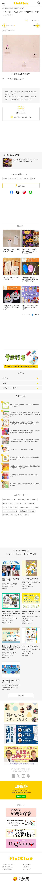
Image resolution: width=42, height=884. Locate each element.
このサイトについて (8, 864)
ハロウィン (13, 178)
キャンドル (19, 515)
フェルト (34, 499)
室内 (19, 178)
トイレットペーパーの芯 (10, 511)
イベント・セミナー (10, 388)
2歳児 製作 (21, 499)
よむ (4, 383)
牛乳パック (31, 511)
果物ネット (27, 178)
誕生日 (26, 515)
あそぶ (5, 378)
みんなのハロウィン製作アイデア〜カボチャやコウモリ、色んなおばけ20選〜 (26, 160)
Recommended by (27, 314)
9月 (16, 507)
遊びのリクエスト (7, 867)
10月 (11, 507)
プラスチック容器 (8, 515)
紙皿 (11, 503)
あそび (9, 8)
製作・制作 (21, 8)
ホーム (4, 8)
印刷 (34, 25)
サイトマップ (27, 869)
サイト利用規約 (7, 869)
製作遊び (14, 8)
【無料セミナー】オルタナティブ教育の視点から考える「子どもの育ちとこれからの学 (11, 647)
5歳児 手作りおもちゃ (9, 499)
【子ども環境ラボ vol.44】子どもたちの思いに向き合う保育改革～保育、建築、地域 (11, 613)
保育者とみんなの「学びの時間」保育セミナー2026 (11, 579)
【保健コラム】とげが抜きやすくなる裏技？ (22, 449)
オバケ (5, 178)
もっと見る (21, 695)
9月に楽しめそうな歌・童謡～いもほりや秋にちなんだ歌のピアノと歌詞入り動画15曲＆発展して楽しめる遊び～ (25, 414)
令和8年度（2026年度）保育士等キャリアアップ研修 (31, 612)
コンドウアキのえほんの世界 (30, 579)
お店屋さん (22, 511)
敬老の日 (31, 503)
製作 (33, 178)
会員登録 (25, 867)
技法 (28, 499)
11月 (25, 503)
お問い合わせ (27, 864)
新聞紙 (36, 507)
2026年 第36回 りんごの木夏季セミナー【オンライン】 (11, 681)
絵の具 (5, 503)
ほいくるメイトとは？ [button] (21, 117)
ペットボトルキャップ (26, 507)
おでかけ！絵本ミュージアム (30, 646)
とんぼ (5, 507)
